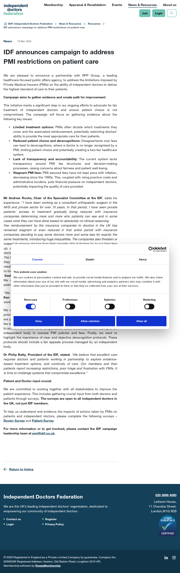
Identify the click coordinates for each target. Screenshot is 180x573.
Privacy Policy (54, 524)
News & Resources (70, 23)
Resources (94, 23)
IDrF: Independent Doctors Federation (30, 23)
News (8, 41)
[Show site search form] (171, 13)
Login (158, 13)
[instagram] (173, 557)
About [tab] (143, 259)
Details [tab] (90, 259)
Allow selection (90, 321)
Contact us (13, 519)
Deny (39, 321)
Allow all (141, 321)
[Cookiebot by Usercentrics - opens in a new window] (151, 249)
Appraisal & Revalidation (87, 5)
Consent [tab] (37, 259)
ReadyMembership (48, 565)
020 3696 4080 (165, 495)
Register (51, 519)
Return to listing (21, 469)
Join (145, 13)
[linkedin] (166, 557)
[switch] (70, 306)
